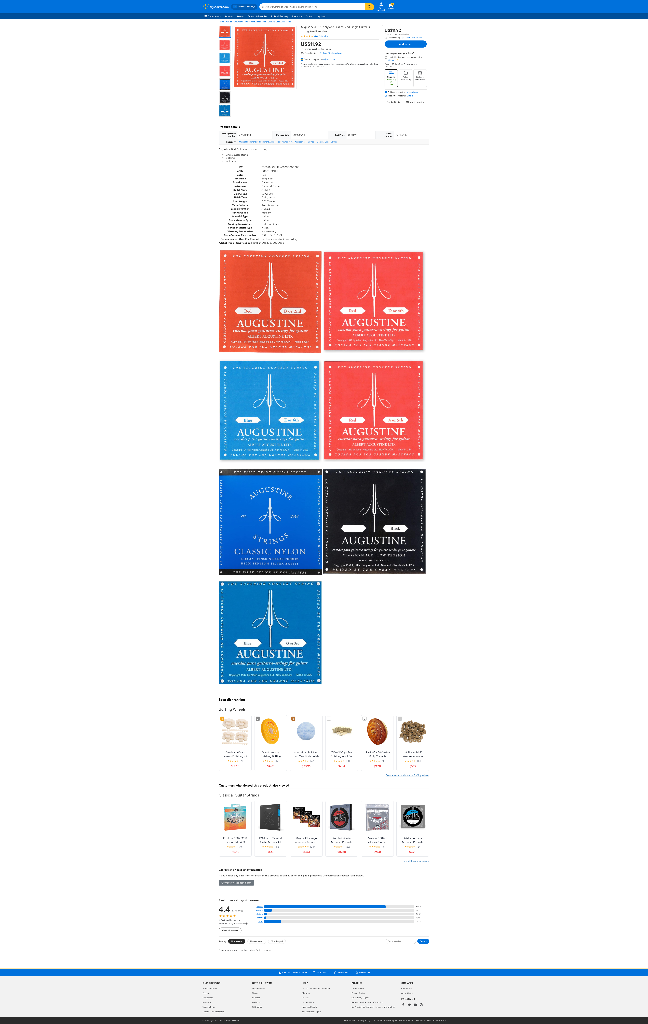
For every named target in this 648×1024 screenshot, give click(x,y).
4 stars (259, 910)
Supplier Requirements (213, 1011)
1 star (260, 921)
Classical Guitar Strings (327, 141)
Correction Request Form (236, 882)
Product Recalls (309, 1006)
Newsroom (207, 997)
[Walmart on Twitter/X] (409, 1005)
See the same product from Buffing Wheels (407, 775)
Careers (309, 16)
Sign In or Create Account (294, 972)
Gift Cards (257, 1006)
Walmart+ (257, 1002)
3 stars (259, 914)
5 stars (259, 906)
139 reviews (324, 36)
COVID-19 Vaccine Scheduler (316, 988)
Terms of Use (358, 988)
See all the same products (416, 860)
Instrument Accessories (255, 21)
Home (221, 21)
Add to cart (405, 44)
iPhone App (406, 988)
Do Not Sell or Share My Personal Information (373, 1006)
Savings (240, 16)
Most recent (236, 941)
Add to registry (417, 102)
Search (423, 941)
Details (410, 96)
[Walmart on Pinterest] (421, 1005)
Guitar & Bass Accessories (279, 21)
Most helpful (277, 941)
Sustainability (208, 1006)
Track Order (343, 972)
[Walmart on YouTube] (415, 1005)
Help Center (322, 972)
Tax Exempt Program (311, 1011)
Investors (206, 1002)
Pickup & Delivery (279, 16)
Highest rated (256, 941)
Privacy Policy (358, 992)
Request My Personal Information (367, 1002)
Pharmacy (297, 16)
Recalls (305, 997)
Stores (255, 992)
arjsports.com (329, 59)
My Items (321, 16)
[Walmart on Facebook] (403, 1005)
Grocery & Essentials (257, 16)
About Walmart (209, 988)
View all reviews (230, 930)
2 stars (259, 917)
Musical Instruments (235, 21)
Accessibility (308, 1002)
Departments (214, 16)
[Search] (369, 6)
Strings (311, 141)
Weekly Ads (364, 972)
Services (229, 16)
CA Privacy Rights (360, 997)
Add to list (395, 102)
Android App (407, 992)
